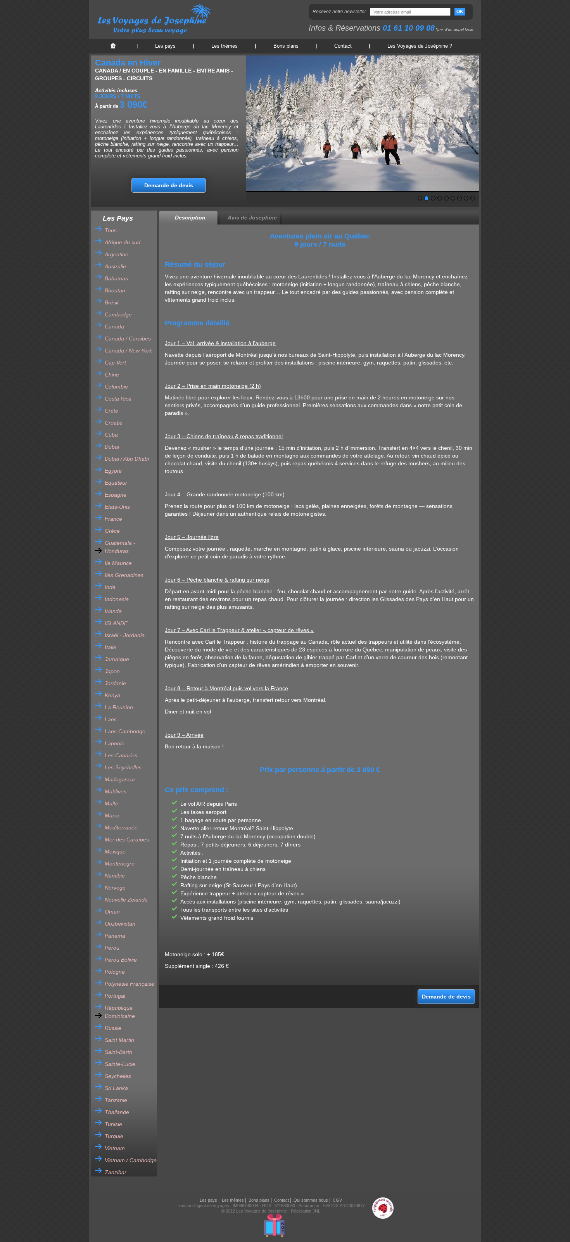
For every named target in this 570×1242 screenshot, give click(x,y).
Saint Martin (119, 1040)
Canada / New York (128, 350)
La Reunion (119, 707)
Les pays (165, 46)
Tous (111, 230)
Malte (111, 803)
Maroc (112, 815)
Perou (112, 948)
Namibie (115, 875)
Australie (115, 266)
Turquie (114, 1136)
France (113, 519)
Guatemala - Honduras (120, 547)
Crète (111, 411)
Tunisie (113, 1124)
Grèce (112, 531)
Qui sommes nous (311, 1200)
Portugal (115, 996)
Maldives (115, 791)
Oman (112, 912)
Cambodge (118, 314)
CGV (337, 1200)
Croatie (114, 423)
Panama (115, 936)
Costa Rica (118, 399)
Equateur (116, 483)
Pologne (115, 972)
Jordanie (115, 683)
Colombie (116, 386)
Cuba (111, 435)
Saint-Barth (118, 1052)
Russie (113, 1028)
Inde (110, 587)
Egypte (113, 471)
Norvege (115, 887)
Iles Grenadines (124, 575)
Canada (114, 326)
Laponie (114, 743)
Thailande (117, 1112)
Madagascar (120, 779)
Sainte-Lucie (120, 1064)
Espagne (115, 495)
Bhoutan (115, 290)
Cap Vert (115, 362)
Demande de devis (168, 185)
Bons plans (286, 46)
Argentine (116, 254)
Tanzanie (116, 1100)
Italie (110, 647)
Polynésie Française (129, 984)
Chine (112, 374)
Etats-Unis (117, 507)
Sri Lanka (116, 1088)
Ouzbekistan (120, 924)
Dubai (112, 447)
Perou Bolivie (121, 960)
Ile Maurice (118, 563)
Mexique (115, 851)
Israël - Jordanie (125, 635)
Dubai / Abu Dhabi (127, 459)
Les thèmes (224, 46)
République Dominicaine (120, 1012)
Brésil (111, 302)
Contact (343, 46)
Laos (111, 719)
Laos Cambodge (125, 731)
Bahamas (116, 278)
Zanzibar (115, 1172)
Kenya (112, 695)
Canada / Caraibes (128, 338)
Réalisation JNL (305, 1211)
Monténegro (120, 863)
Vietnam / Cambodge (131, 1160)
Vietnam (115, 1148)
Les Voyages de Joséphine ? (419, 46)
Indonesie (117, 599)
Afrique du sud (122, 242)
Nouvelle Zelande (126, 900)
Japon (112, 671)
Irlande (113, 611)
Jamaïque (117, 659)
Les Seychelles (123, 767)
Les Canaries (121, 755)
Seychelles (118, 1076)
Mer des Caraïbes (127, 839)
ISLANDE (116, 623)
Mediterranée (121, 827)
